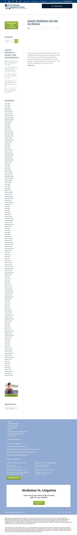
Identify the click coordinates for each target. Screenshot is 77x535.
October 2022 (8, 180)
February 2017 (8, 311)
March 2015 (8, 347)
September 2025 (9, 120)
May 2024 (7, 146)
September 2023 (9, 160)
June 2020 (7, 230)
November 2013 (9, 375)
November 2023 (9, 156)
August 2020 (8, 226)
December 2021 (9, 196)
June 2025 (7, 124)
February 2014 (8, 371)
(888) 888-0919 (68, 1)
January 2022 (8, 194)
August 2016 (8, 321)
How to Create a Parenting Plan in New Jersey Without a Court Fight (11, 76)
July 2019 (7, 252)
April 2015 (7, 345)
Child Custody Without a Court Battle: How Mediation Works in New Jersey (11, 62)
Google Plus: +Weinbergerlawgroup (17, 455)
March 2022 (8, 190)
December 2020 (9, 218)
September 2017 (9, 297)
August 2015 (8, 337)
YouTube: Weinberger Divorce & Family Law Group (22, 452)
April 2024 (7, 148)
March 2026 (8, 110)
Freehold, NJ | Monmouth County (16, 463)
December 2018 (9, 266)
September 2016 (9, 319)
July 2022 (7, 184)
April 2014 (7, 367)
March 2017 (8, 309)
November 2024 (9, 136)
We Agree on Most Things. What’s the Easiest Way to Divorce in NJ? (10, 90)
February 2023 (8, 172)
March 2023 (8, 170)
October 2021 (8, 200)
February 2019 (8, 262)
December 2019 (9, 242)
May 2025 (7, 126)
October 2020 (8, 222)
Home (15, 12)
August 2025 (8, 122)
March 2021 (8, 214)
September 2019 (9, 248)
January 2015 (8, 351)
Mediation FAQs (13, 426)
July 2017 (7, 301)
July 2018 (7, 277)
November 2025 (9, 118)
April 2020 (7, 234)
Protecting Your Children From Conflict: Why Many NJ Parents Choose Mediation (11, 69)
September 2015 (9, 335)
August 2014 (8, 359)
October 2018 (8, 270)
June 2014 (7, 363)
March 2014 (8, 369)
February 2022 (8, 192)
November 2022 (9, 178)
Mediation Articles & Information (17, 432)
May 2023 (7, 166)
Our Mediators (12, 428)
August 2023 (8, 162)
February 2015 (8, 349)
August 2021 (8, 204)
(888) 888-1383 (13, 478)
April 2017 (7, 307)
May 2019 (7, 256)
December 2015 (9, 331)
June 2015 (7, 341)
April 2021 (7, 212)
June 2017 (7, 303)
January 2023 (8, 174)
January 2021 (8, 216)
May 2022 (7, 188)
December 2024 (9, 134)
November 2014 (9, 353)
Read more (31, 65)
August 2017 (8, 299)
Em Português (43, 1)
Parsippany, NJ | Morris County (44, 470)
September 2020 (9, 224)
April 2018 (7, 283)
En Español (34, 1)
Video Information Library (15, 434)
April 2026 (7, 108)
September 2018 (9, 273)
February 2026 (8, 112)
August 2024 (8, 142)
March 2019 (8, 260)
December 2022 (9, 176)
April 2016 (7, 327)
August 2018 (8, 275)
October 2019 (8, 246)
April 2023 (7, 168)
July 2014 (7, 361)
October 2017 (8, 295)
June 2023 (7, 164)
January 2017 (8, 313)
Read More (39, 503)
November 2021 (9, 198)
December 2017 (9, 291)
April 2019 (7, 258)
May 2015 (7, 343)
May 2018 (7, 281)
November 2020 (9, 220)
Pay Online (27, 1)
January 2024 (8, 152)
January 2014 (8, 373)
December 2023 (9, 154)
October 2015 (8, 333)
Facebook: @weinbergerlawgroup (17, 446)
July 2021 (7, 206)
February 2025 (8, 132)
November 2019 (9, 244)
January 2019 (8, 264)
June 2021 (7, 208)
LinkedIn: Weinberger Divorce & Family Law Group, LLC (23, 449)
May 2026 (7, 106)
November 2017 (9, 293)
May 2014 (7, 365)
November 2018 (9, 269)
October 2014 (8, 355)
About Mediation (13, 424)
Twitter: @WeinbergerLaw (14, 443)
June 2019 (7, 254)
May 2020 (7, 232)
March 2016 (8, 329)
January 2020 (8, 240)
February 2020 (8, 238)
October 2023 (8, 158)
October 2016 (8, 317)
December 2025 (9, 116)
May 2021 (7, 210)
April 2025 (7, 128)
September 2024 (9, 140)
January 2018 (8, 289)
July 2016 (7, 323)
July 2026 (7, 104)
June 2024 (7, 144)
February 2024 (8, 150)
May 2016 (7, 325)
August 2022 (8, 182)
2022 (23, 12)
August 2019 (8, 250)
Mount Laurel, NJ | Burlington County (46, 463)
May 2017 (7, 305)
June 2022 (7, 186)
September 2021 (9, 202)
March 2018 (8, 285)
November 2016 (9, 315)
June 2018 (7, 279)
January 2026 (8, 114)
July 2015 (7, 339)
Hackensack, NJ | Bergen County (16, 470)
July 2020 (7, 228)
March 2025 (8, 130)
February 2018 (8, 287)
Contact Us (11, 436)
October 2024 (8, 138)
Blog (19, 12)
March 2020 (8, 236)
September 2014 (9, 357)
